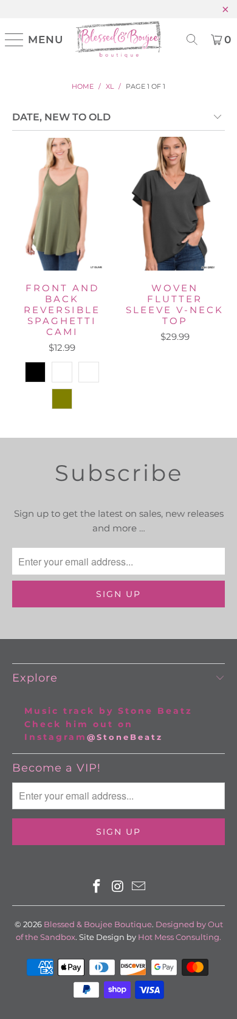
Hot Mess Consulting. (179, 937)
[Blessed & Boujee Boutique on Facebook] (97, 887)
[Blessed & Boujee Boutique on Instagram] (118, 887)
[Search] (192, 39)
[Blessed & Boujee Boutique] (119, 39)
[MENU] (9, 39)
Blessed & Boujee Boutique (98, 924)
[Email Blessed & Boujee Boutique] (139, 887)
